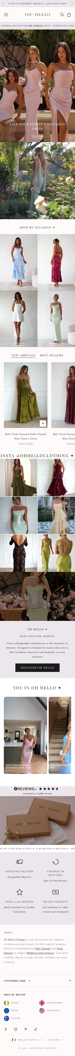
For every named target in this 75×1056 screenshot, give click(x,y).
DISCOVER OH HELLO (37, 667)
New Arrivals (24, 355)
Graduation (19, 343)
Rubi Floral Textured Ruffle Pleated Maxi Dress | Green (25, 436)
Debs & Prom (56, 343)
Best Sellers (52, 355)
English (53, 1039)
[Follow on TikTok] (36, 1029)
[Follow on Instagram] (16, 1029)
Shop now (37, 136)
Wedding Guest (19, 286)
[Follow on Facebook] (6, 1029)
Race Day (56, 286)
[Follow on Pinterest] (26, 1029)
